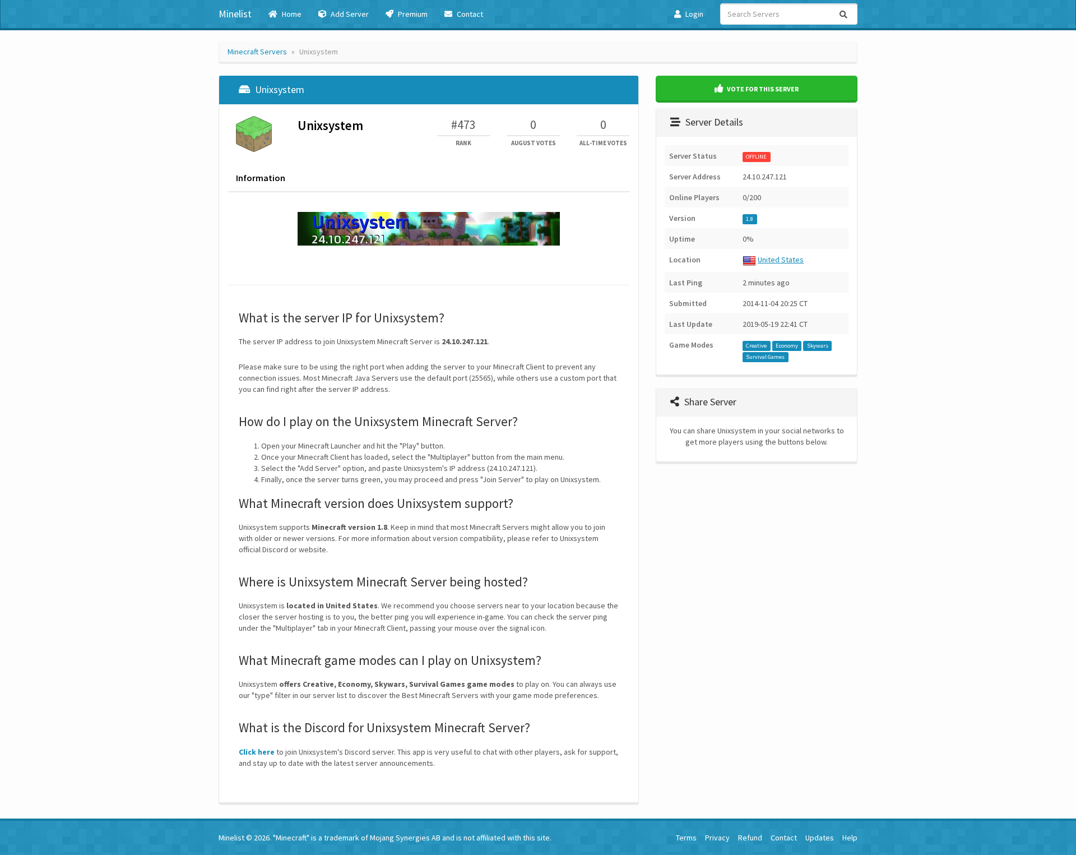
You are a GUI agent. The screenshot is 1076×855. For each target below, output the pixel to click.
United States (781, 260)
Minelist (235, 13)
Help (849, 838)
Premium (412, 14)
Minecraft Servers (257, 52)
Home (291, 14)
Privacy (717, 838)
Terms (686, 838)
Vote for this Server (762, 89)
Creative (756, 345)
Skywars (817, 345)
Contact (469, 14)
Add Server (349, 14)
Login (693, 14)
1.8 (749, 219)
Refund (750, 838)
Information (260, 177)
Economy (787, 345)
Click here (257, 752)
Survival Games (765, 357)
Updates (819, 838)
